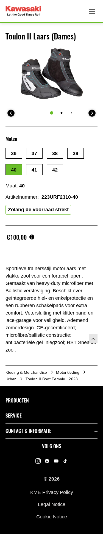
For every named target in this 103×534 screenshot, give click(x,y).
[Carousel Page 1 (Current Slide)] (51, 113)
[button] (13, 153)
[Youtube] (56, 461)
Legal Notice (51, 504)
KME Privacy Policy (51, 492)
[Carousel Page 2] (61, 113)
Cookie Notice (51, 516)
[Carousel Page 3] (71, 112)
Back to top (93, 338)
